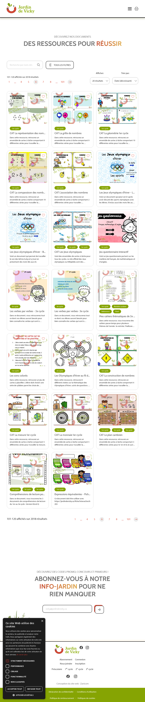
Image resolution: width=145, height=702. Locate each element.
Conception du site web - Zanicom (72, 683)
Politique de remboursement (62, 698)
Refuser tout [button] (34, 689)
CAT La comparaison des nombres (28, 192)
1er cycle (15, 128)
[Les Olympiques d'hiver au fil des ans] (72, 350)
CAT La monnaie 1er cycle (68, 434)
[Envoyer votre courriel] (99, 610)
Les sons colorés (19, 375)
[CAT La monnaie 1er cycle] (72, 409)
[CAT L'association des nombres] (72, 167)
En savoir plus (22, 655)
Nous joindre (66, 663)
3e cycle (84, 247)
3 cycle (89, 669)
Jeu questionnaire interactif (113, 251)
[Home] (27, 8)
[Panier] (136, 9)
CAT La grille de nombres (68, 133)
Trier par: (125, 73)
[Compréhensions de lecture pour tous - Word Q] (27, 469)
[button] (24, 695)
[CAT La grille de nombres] (72, 108)
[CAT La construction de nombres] (117, 350)
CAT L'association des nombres (71, 192)
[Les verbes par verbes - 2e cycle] (27, 286)
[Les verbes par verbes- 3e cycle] (72, 286)
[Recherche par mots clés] (38, 64)
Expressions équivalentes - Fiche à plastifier (72, 494)
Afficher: (100, 73)
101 (63, 81)
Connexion (80, 659)
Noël (117, 311)
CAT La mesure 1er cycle (23, 434)
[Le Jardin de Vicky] (67, 649)
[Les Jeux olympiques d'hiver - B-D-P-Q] (27, 227)
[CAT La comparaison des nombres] (27, 167)
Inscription (80, 663)
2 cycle (79, 669)
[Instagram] (88, 648)
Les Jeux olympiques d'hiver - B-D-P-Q (28, 251)
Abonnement (66, 659)
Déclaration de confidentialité (61, 692)
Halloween (105, 311)
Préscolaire (57, 669)
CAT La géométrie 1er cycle (113, 133)
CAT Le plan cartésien (110, 434)
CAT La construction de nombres (117, 375)
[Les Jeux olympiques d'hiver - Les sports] (117, 167)
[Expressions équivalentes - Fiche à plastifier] (72, 469)
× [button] (42, 621)
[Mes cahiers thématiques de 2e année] (117, 286)
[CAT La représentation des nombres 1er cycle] (27, 108)
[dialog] (24, 658)
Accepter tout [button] (15, 689)
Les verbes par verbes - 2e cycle (27, 311)
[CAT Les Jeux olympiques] (72, 227)
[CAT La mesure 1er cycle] (27, 409)
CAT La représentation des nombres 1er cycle (28, 133)
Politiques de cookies (86, 698)
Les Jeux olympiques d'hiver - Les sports (117, 192)
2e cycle (72, 247)
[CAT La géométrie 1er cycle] (117, 108)
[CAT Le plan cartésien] (117, 409)
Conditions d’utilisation (86, 692)
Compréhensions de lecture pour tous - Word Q (28, 494)
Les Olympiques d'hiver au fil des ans (72, 375)
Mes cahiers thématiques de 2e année (117, 316)
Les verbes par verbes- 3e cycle (72, 311)
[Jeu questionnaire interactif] (117, 227)
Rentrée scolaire (120, 306)
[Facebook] (82, 648)
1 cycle (69, 669)
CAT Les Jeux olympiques (68, 251)
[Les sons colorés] (27, 350)
